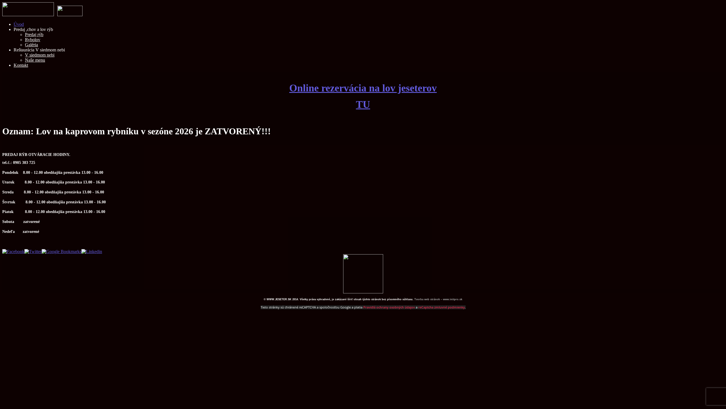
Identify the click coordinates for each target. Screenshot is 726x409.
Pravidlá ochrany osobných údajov (389, 307)
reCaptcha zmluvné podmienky (441, 307)
